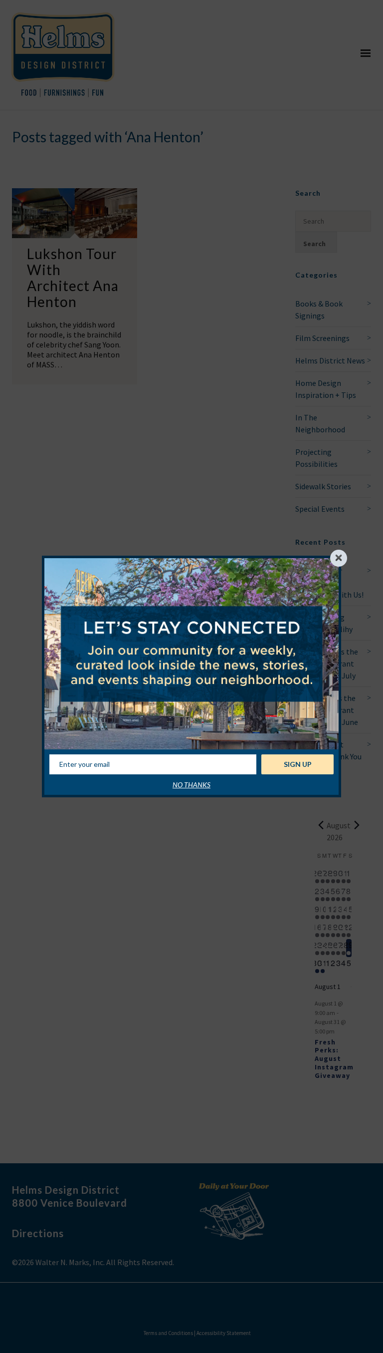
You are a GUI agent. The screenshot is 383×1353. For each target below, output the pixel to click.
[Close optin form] (338, 558)
